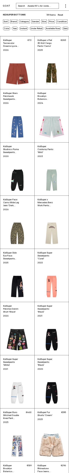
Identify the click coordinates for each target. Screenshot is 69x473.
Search (38, 6)
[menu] (65, 6)
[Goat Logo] (6, 6)
